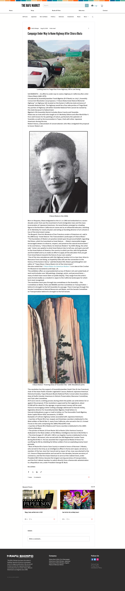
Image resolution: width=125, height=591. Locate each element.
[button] (102, 6)
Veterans (61, 16)
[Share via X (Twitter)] (33, 472)
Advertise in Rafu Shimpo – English (59, 563)
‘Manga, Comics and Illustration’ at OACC (34, 512)
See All (93, 487)
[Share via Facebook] (28, 472)
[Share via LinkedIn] (37, 472)
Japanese (33, 16)
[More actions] (89, 28)
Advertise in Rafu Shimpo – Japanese (59, 561)
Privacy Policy (95, 566)
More (85, 16)
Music (79, 16)
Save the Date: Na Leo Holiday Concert (70, 512)
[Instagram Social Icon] (98, 559)
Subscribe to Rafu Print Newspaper (59, 559)
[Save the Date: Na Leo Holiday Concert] (77, 499)
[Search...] (87, 5)
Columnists (70, 16)
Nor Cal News (43, 16)
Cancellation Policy (96, 567)
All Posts (25, 16)
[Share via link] (41, 472)
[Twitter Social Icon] (95, 559)
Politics (53, 16)
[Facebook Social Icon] (92, 559)
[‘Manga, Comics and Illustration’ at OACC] (40, 499)
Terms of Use (95, 564)
